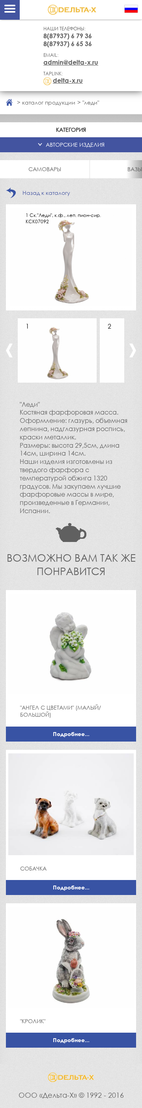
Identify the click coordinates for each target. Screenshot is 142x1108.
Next (132, 350)
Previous (9, 350)
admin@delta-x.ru (70, 62)
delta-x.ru (68, 80)
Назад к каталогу (46, 192)
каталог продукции (48, 102)
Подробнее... (71, 734)
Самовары (44, 169)
